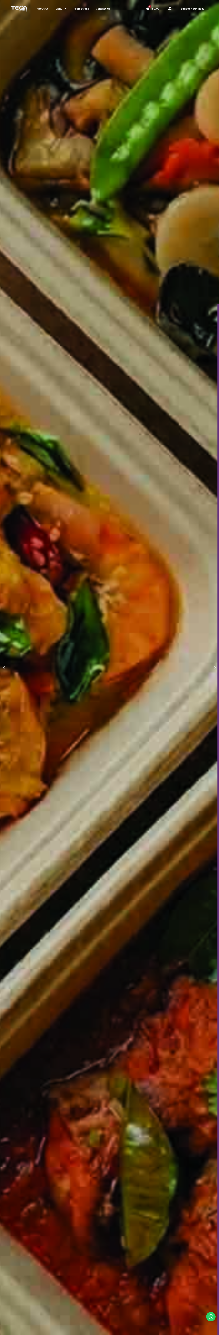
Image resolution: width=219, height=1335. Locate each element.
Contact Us (103, 8)
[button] (4, 667)
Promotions (81, 8)
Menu (58, 8)
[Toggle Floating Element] (211, 1316)
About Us (43, 8)
